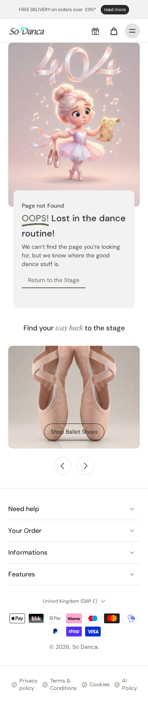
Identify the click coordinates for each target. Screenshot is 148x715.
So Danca (85, 646)
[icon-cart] (113, 31)
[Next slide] (85, 466)
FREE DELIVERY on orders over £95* (57, 9)
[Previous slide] (62, 466)
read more (115, 9)
